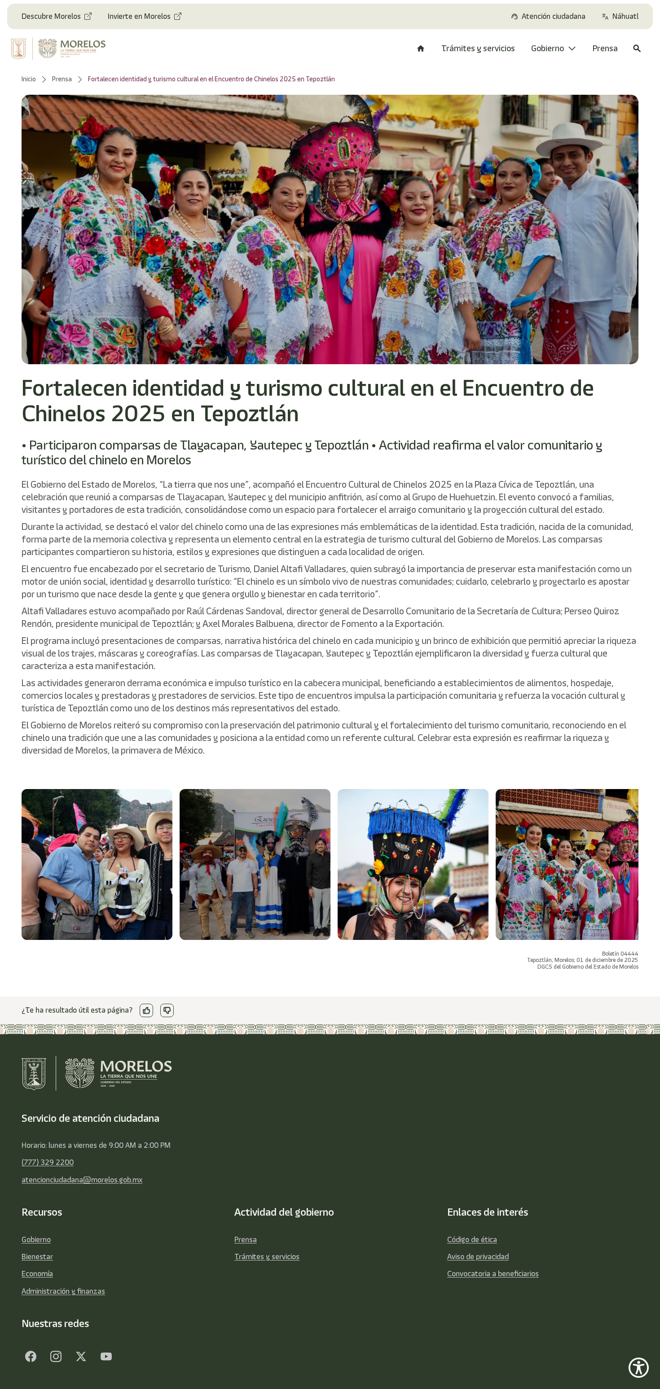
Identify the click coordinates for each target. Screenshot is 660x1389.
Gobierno (36, 1239)
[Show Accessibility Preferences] (638, 1367)
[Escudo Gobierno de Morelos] (64, 48)
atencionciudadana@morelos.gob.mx (82, 1180)
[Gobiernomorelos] (56, 1357)
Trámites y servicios (266, 1256)
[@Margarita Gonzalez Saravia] (106, 1357)
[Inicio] (420, 48)
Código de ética (472, 1239)
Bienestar (37, 1256)
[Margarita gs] (81, 1357)
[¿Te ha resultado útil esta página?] (146, 1010)
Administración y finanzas (63, 1291)
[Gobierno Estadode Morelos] (31, 1357)
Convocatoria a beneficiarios (493, 1274)
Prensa (245, 1239)
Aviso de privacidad (478, 1256)
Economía (37, 1273)
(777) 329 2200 (48, 1162)
